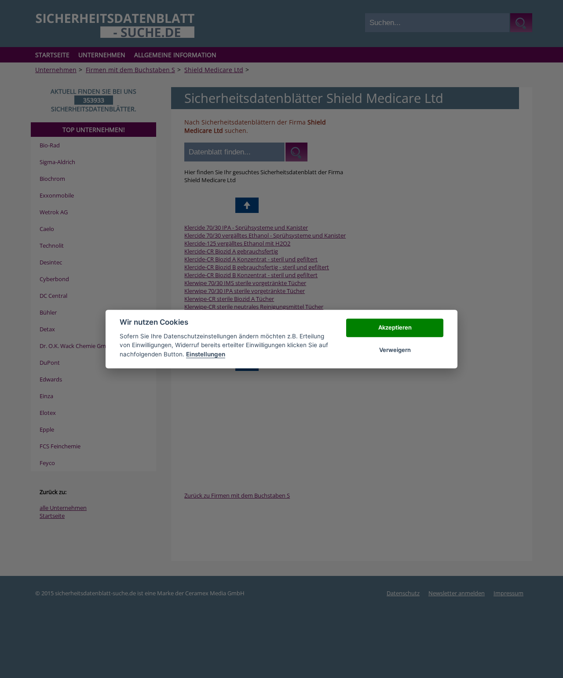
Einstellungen (205, 354)
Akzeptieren (395, 327)
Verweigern (395, 349)
